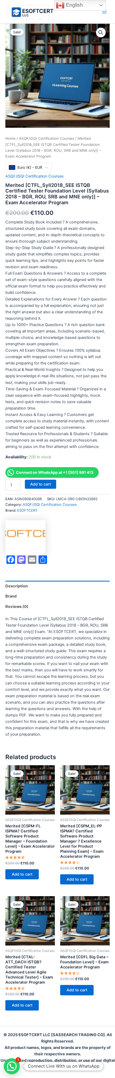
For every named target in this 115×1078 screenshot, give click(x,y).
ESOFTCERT (27, 510)
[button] (101, 32)
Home (10, 138)
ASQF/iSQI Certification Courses (46, 138)
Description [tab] (16, 586)
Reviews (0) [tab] (16, 606)
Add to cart (40, 484)
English (73, 5)
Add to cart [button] (22, 874)
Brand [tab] (11, 596)
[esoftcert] (25, 537)
